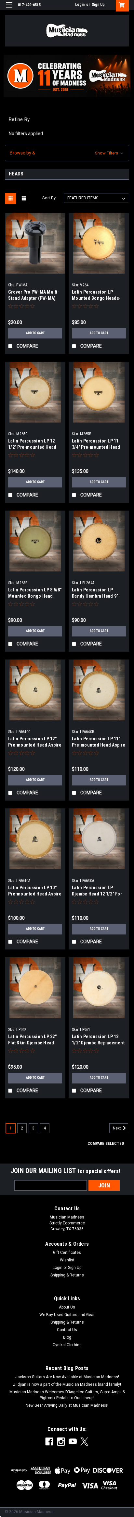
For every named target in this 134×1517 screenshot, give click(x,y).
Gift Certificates (67, 1252)
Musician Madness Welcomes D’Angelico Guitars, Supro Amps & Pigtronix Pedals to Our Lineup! (67, 1395)
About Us (67, 1307)
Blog (67, 1337)
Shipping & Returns (67, 1275)
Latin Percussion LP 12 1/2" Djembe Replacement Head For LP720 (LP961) (98, 1043)
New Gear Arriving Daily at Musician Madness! (67, 1405)
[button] (67, 153)
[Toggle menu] (9, 9)
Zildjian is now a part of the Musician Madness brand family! (67, 1384)
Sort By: (49, 197)
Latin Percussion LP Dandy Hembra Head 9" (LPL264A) (95, 596)
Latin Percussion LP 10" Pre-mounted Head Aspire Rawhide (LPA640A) (34, 894)
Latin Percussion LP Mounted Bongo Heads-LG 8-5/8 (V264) (96, 298)
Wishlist (67, 1260)
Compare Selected (105, 1143)
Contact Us (67, 1329)
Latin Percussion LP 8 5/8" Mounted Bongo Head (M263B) (35, 596)
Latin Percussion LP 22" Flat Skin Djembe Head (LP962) (32, 1043)
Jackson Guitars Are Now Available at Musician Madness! (67, 1377)
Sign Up (98, 4)
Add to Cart (35, 333)
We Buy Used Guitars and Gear (67, 1314)
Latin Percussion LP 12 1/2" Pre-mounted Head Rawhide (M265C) (32, 447)
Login (80, 4)
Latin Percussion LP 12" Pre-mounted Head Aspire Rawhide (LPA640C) (34, 745)
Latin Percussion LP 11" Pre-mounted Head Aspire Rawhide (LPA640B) (98, 745)
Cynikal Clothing (67, 1345)
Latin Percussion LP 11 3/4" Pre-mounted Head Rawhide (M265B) (96, 447)
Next (117, 1128)
